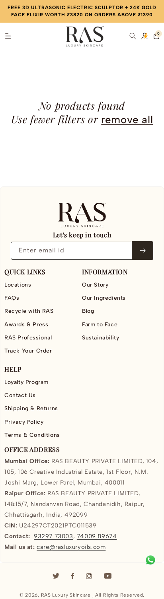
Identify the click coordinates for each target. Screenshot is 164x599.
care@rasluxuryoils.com (71, 547)
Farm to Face (99, 324)
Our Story (95, 284)
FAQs (11, 298)
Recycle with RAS (29, 311)
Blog (88, 311)
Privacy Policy (23, 422)
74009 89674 (97, 536)
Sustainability (100, 337)
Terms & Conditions (32, 435)
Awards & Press (26, 324)
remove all (127, 119)
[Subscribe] (142, 250)
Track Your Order (28, 350)
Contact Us (20, 395)
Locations (17, 284)
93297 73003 (53, 536)
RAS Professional (28, 337)
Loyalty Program (26, 382)
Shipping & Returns (31, 408)
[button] (8, 36)
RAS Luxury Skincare (66, 595)
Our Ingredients (104, 298)
